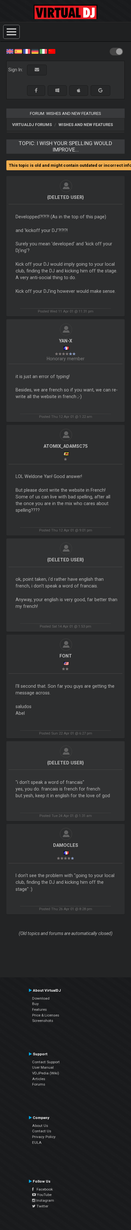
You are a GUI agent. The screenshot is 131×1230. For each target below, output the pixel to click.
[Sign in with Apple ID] (78, 90)
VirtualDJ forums (32, 124)
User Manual (43, 1067)
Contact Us (41, 1131)
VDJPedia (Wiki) (45, 1073)
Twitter (42, 1206)
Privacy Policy (44, 1137)
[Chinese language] (51, 50)
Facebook (43, 1189)
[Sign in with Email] (37, 70)
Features (39, 1009)
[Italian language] (43, 50)
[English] (9, 50)
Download (41, 998)
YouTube (44, 1194)
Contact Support (46, 1062)
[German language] (34, 50)
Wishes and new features (86, 124)
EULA (37, 1142)
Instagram (44, 1200)
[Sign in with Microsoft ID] (57, 90)
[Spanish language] (18, 50)
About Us (40, 1125)
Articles (38, 1079)
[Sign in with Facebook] (36, 90)
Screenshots (42, 1020)
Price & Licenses (45, 1015)
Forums (38, 1084)
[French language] (26, 50)
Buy (35, 1004)
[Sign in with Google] (100, 90)
